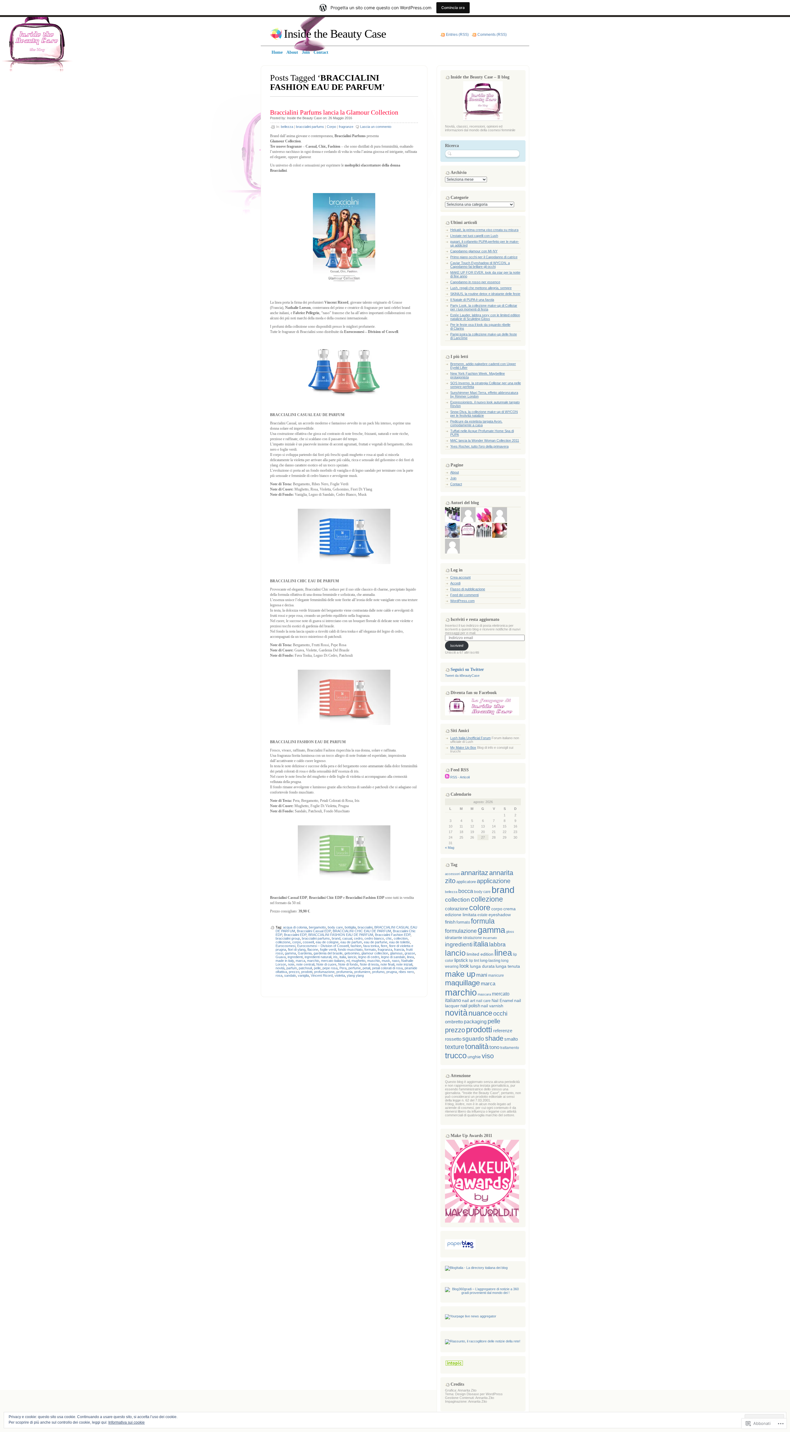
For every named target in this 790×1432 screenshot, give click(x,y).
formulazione (461, 931)
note (291, 964)
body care (335, 927)
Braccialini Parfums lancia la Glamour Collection (334, 112)
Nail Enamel (502, 1001)
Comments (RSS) (492, 34)
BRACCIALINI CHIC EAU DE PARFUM (362, 931)
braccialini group (288, 938)
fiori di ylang (297, 949)
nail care (483, 1001)
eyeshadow (500, 914)
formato (370, 949)
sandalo (290, 975)
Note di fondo (348, 964)
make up (460, 974)
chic (389, 938)
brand (336, 938)
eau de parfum (351, 942)
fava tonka (371, 946)
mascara (484, 994)
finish (450, 922)
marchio (313, 960)
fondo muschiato (350, 949)
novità (280, 968)
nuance (480, 1013)
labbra (497, 944)
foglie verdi (328, 949)
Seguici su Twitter (467, 669)
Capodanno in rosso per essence (475, 282)
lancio (352, 957)
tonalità (477, 1046)
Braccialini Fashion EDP (392, 935)
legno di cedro (368, 957)
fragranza (385, 949)
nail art (468, 1000)
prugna (391, 972)
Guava (281, 957)
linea (410, 957)
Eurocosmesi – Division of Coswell (323, 946)
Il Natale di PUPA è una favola (472, 299)
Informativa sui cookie (126, 1422)
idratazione (472, 938)
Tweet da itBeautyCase (462, 675)
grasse (410, 953)
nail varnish (492, 1006)
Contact (456, 484)
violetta (340, 975)
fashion (356, 946)
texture (454, 1046)
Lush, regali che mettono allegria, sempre (481, 288)
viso (488, 1056)
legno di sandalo (393, 957)
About (454, 472)
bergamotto (317, 927)
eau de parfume (375, 942)
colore (479, 907)
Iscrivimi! (457, 645)
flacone (312, 949)
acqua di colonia (295, 927)
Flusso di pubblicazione (467, 589)
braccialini (365, 927)
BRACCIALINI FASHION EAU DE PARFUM (340, 935)
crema (509, 909)
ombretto (454, 1021)
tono (494, 1047)
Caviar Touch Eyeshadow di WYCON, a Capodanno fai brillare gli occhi (480, 264)
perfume (354, 968)
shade (494, 1038)
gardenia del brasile (328, 953)
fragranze (346, 126)
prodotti (306, 972)
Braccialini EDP (295, 935)
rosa (279, 975)
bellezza (287, 126)
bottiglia (350, 927)
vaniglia (303, 975)
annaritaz (474, 873)
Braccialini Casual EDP (314, 931)
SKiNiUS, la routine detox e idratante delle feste (485, 294)
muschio (373, 960)
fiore (384, 946)
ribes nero (406, 972)
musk (386, 960)
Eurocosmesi (285, 946)
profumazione (324, 972)
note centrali (305, 964)
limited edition (480, 954)
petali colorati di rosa (387, 968)
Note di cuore (326, 964)
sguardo (473, 1038)
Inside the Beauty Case (335, 33)
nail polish (470, 1005)
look (464, 966)
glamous (396, 953)
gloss (510, 931)
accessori (452, 874)
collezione (283, 942)
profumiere (362, 972)
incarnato (490, 938)
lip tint (474, 960)
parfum (291, 968)
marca (300, 960)
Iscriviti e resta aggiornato (475, 619)
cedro (358, 938)
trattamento (509, 1048)
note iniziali (404, 964)
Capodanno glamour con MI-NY (473, 251)
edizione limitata (460, 914)
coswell (308, 942)
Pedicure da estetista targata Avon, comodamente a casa (476, 423)
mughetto (358, 960)
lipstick (461, 960)
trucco (456, 1055)
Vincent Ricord (322, 975)
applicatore (466, 881)
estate (482, 915)
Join (453, 478)
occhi (500, 1013)
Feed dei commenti (464, 595)
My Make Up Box (463, 747)
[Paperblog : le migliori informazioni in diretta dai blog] (460, 1248)
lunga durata (482, 966)
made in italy (285, 960)
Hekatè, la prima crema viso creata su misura (484, 230)
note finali (387, 964)
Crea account (460, 577)
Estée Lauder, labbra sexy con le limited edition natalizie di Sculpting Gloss (485, 317)
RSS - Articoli (460, 777)
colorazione (456, 908)
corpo (296, 942)
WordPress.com (462, 601)
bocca (465, 891)
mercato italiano (332, 960)
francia (399, 949)
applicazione (493, 881)
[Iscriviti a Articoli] (447, 777)
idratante (453, 937)
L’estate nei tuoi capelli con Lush (474, 236)
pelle (317, 968)
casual (347, 938)
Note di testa (369, 964)
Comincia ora (453, 7)
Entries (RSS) (457, 34)
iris (335, 957)
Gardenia (305, 953)
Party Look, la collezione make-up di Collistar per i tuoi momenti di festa (483, 307)
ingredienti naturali (318, 957)
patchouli (305, 968)
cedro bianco (374, 938)
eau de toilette (399, 942)
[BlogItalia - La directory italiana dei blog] (476, 1268)
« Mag (449, 847)
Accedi (455, 583)
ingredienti (295, 957)
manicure (496, 975)
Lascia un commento (375, 126)
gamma (290, 953)
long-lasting (490, 960)
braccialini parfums (310, 126)
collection (401, 938)
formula (483, 921)
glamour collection (374, 953)
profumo (378, 972)
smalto (511, 1039)
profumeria (344, 972)
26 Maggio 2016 (340, 118)
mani (481, 975)
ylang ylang (355, 975)
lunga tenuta (508, 966)
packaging (475, 1021)
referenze (502, 1030)
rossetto (453, 1039)
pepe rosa (330, 968)
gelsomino (352, 953)
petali (366, 968)
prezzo (294, 972)
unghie (474, 1056)
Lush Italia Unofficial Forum (470, 738)
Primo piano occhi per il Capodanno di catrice (484, 257)
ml (348, 960)
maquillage (462, 983)
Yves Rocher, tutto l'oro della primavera (479, 446)
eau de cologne (327, 942)
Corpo (331, 126)
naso (395, 960)
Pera (343, 968)
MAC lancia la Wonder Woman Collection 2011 (484, 440)
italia (342, 957)
